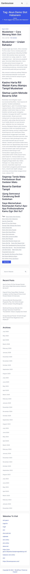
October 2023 (7, 466)
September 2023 (8, 470)
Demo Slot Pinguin (7, 238)
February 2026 (7, 348)
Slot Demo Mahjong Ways (9, 256)
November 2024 (7, 411)
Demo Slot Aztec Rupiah (9, 230)
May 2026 (6, 335)
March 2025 (6, 394)
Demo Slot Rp (6, 243)
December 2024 (7, 407)
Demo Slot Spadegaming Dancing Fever (13, 245)
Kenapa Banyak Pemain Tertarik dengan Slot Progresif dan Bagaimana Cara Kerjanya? (14, 317)
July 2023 (6, 478)
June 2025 (6, 382)
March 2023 (6, 495)
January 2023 (7, 504)
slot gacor (6, 520)
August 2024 (6, 424)
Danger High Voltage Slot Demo (11, 225)
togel (4, 527)
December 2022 (7, 508)
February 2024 (7, 449)
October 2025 (7, 365)
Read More (6, 262)
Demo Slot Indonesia (8, 234)
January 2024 (7, 453)
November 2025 (7, 361)
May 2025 (6, 386)
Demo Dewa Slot (7, 227)
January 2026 (7, 352)
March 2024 (6, 445)
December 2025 (7, 357)
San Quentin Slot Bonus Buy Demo (12, 254)
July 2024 (6, 428)
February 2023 (7, 500)
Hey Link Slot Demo (19, 247)
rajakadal (5, 536)
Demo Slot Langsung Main (10, 236)
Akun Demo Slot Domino (13, 216)
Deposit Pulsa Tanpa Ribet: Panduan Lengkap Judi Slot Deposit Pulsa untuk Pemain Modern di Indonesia (14, 294)
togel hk (5, 523)
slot (4, 530)
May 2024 (6, 436)
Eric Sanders (14, 37)
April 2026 (6, 340)
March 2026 (6, 344)
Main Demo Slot (16, 249)
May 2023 (6, 487)
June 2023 (6, 483)
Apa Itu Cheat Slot (7, 221)
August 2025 (6, 373)
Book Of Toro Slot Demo (9, 223)
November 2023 (7, 462)
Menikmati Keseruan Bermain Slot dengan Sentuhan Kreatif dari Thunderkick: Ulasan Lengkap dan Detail (15, 309)
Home (15, 18)
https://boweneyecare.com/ (11, 561)
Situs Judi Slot (5, 37)
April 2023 (6, 491)
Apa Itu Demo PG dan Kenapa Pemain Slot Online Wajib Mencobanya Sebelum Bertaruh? (14, 286)
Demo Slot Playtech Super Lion (11, 241)
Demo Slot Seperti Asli (17, 243)
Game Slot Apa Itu (7, 247)
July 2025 (6, 378)
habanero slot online (9, 555)
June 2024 (6, 432)
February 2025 (7, 399)
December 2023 (7, 457)
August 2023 (6, 474)
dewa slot (5, 546)
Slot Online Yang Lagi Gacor (10, 258)
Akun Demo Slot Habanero (10, 219)
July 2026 (6, 331)
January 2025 (7, 403)
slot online (6, 540)
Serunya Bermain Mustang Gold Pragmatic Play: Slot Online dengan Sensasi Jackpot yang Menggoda (13, 302)
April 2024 (6, 441)
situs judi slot (7, 533)
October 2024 (7, 415)
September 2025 (8, 369)
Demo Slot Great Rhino (8, 232)
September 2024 (8, 420)
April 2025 (6, 390)
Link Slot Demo (6, 249)
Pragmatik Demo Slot (8, 252)
